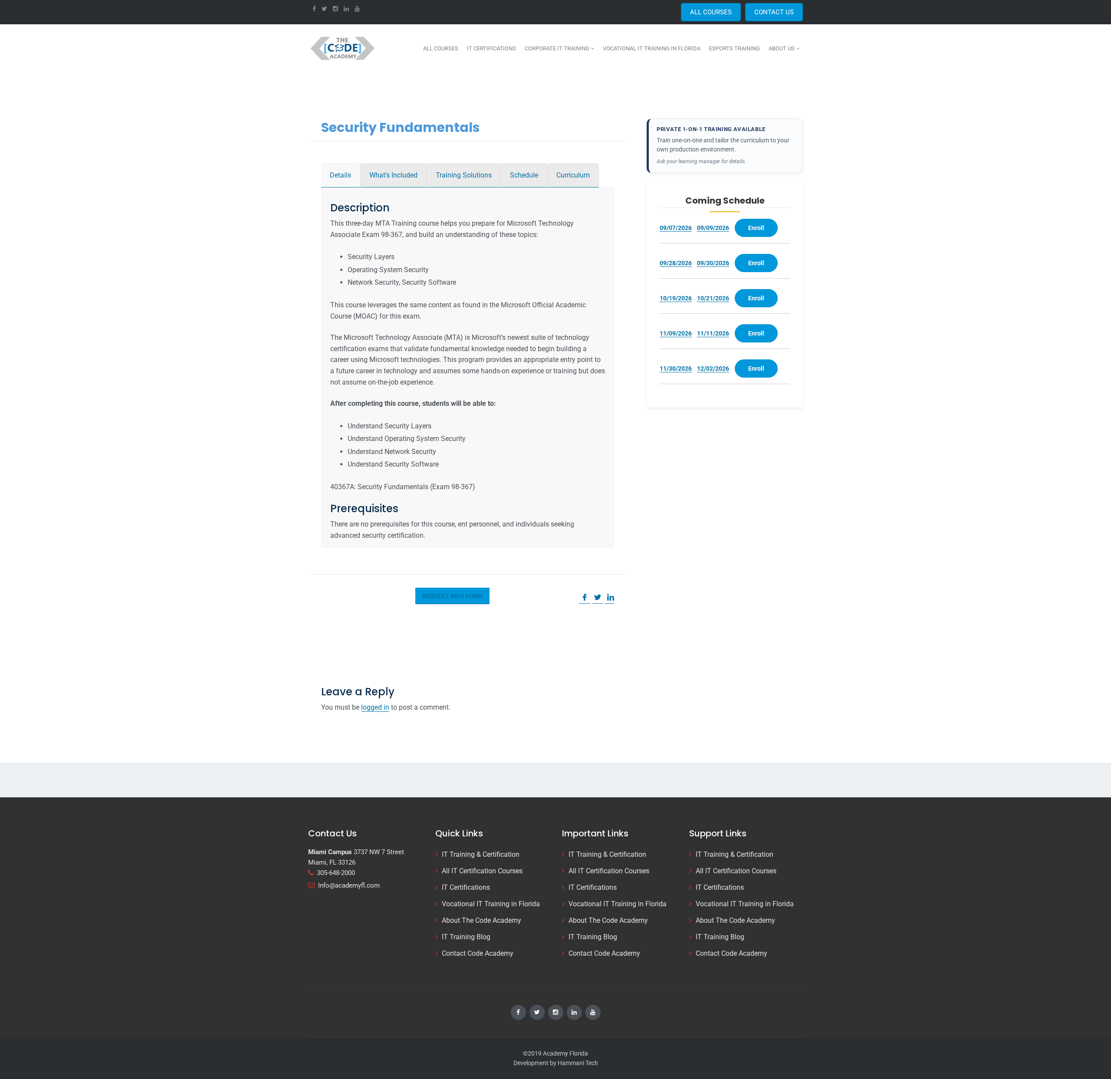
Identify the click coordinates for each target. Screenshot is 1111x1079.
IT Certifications (491, 48)
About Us (782, 48)
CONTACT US (774, 12)
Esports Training (734, 48)
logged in (375, 707)
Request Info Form (452, 595)
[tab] (340, 175)
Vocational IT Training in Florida (651, 48)
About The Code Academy (481, 920)
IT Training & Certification (480, 854)
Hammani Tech (578, 1062)
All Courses (440, 48)
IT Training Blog (466, 937)
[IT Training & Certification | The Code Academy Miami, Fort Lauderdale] (343, 48)
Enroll (756, 227)
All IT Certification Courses (482, 871)
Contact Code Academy (477, 953)
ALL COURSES (711, 12)
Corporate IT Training (558, 48)
